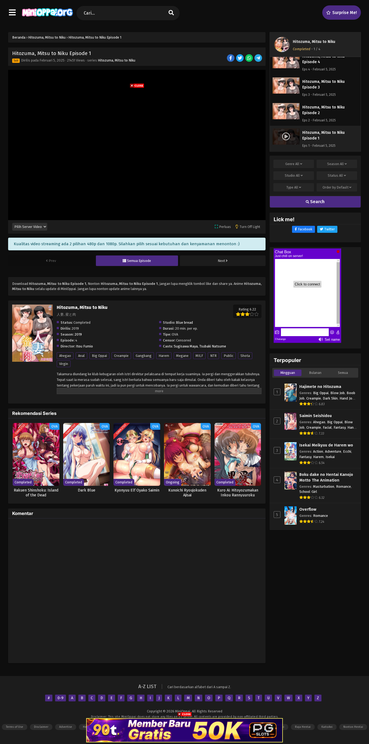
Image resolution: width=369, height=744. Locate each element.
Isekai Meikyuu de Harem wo (326, 445)
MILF (199, 356)
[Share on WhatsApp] (249, 58)
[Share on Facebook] (231, 58)
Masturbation (323, 486)
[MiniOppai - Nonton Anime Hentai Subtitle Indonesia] (47, 17)
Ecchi (347, 451)
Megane (182, 356)
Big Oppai (99, 356)
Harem (164, 356)
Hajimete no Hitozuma (320, 386)
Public (228, 356)
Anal (81, 356)
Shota (245, 356)
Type (292, 187)
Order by (335, 187)
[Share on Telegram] (258, 58)
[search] (171, 13)
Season (335, 164)
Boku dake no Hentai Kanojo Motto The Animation (326, 477)
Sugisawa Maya (186, 346)
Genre (292, 164)
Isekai (330, 457)
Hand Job (347, 398)
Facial (327, 427)
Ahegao (65, 356)
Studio (292, 175)
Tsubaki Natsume (212, 346)
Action (318, 451)
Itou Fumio (84, 346)
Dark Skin (330, 398)
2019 (78, 334)
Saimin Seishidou (315, 415)
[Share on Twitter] (240, 58)
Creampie (121, 356)
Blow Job (337, 393)
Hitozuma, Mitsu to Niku (116, 60)
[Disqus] (136, 590)
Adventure (333, 451)
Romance (343, 486)
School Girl (308, 492)
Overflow (307, 509)
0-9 (60, 698)
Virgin (63, 364)
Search (317, 201)
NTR (213, 356)
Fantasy (339, 427)
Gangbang (144, 356)
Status (335, 175)
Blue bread (184, 322)
